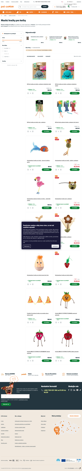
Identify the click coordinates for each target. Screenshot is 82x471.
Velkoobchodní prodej (19, 430)
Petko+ (2, 1)
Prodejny (7, 1)
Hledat (44, 6)
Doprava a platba (14, 1)
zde (24, 242)
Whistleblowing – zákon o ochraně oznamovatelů (25, 446)
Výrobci (16, 433)
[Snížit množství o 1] (28, 93)
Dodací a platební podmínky (21, 443)
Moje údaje (43, 424)
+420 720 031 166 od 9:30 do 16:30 (42, 1)
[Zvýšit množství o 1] (33, 93)
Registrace (79, 1)
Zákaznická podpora (5, 436)
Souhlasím (55, 246)
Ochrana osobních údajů (20, 427)
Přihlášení (43, 427)
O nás (2, 421)
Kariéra (2, 424)
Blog (21, 1)
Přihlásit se (6, 404)
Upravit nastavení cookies (26, 468)
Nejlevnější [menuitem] (40, 56)
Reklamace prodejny (19, 440)
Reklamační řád (18, 436)
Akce (5, 51)
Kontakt (2, 433)
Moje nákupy (43, 421)
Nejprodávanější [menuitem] (31, 56)
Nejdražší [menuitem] (48, 56)
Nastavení (27, 246)
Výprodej (6, 56)
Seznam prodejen (4, 430)
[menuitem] (8, 12)
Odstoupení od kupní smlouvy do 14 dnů (23, 421)
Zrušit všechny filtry (36, 47)
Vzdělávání (3, 427)
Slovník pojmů (4, 443)
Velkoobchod (26, 1)
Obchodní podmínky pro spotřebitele (22, 424)
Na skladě (7, 48)
